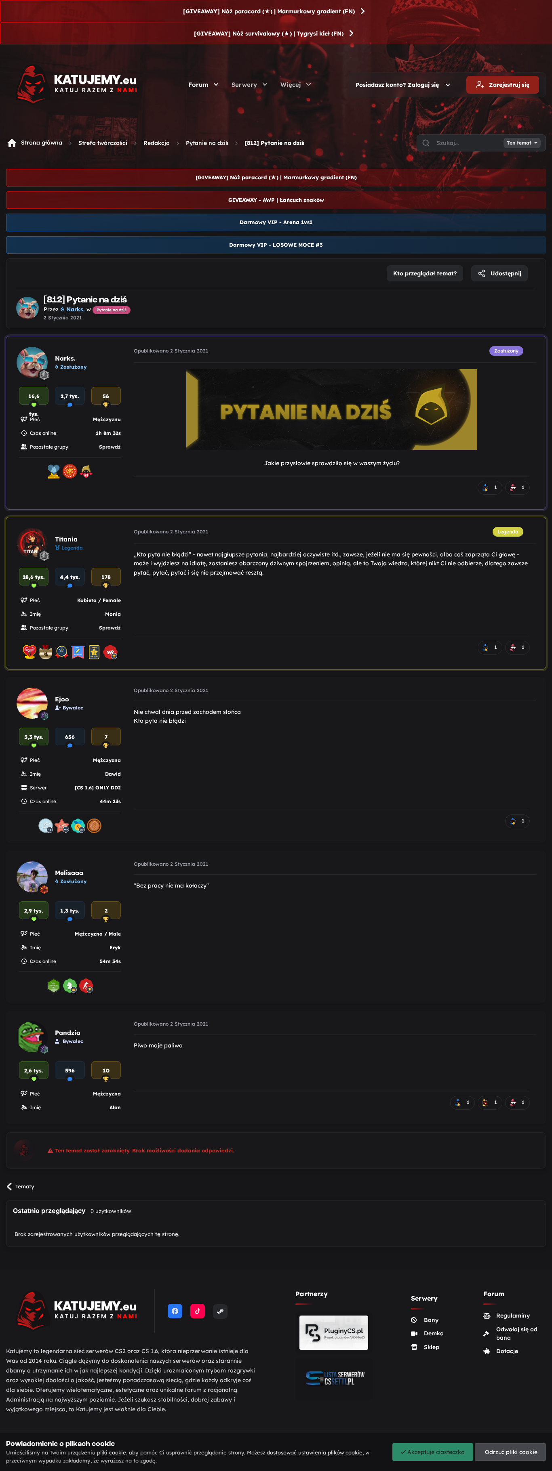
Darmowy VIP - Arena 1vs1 (276, 222)
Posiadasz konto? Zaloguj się (399, 84)
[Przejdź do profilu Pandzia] (32, 1036)
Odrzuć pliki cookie (510, 1452)
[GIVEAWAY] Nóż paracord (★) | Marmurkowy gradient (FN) (269, 11)
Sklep (431, 1347)
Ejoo (62, 699)
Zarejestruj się (508, 84)
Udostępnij (505, 273)
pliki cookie (111, 1452)
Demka (434, 1333)
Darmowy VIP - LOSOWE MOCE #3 (276, 244)
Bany (431, 1320)
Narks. (65, 358)
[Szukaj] (426, 143)
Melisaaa (69, 873)
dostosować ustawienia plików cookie (314, 1452)
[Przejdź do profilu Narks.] (27, 308)
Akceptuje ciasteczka (435, 1452)
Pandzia (67, 1033)
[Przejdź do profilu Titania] (32, 543)
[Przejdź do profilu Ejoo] (32, 703)
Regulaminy (513, 1315)
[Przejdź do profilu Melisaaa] (32, 876)
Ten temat (519, 143)
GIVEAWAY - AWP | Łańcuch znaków (276, 200)
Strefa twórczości (102, 143)
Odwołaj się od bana (516, 1333)
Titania (66, 539)
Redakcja (156, 143)
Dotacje (507, 1351)
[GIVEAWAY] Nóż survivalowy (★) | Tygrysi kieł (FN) (268, 33)
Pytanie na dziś (207, 143)
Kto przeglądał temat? (425, 273)
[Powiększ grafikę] (331, 409)
